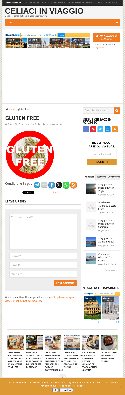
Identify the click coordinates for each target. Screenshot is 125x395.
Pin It (55, 192)
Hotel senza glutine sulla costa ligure (107, 205)
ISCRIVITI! (98, 48)
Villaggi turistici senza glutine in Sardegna (106, 223)
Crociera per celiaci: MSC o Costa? (105, 257)
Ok (55, 390)
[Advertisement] (62, 75)
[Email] (108, 129)
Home (12, 109)
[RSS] (115, 129)
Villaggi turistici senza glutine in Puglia (106, 187)
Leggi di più (66, 390)
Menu (10, 22)
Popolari (89, 176)
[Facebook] (86, 129)
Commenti (114, 176)
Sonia (10, 124)
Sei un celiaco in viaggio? (107, 37)
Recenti (101, 176)
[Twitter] (100, 129)
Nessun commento (54, 124)
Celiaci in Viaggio (44, 11)
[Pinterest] (93, 129)
